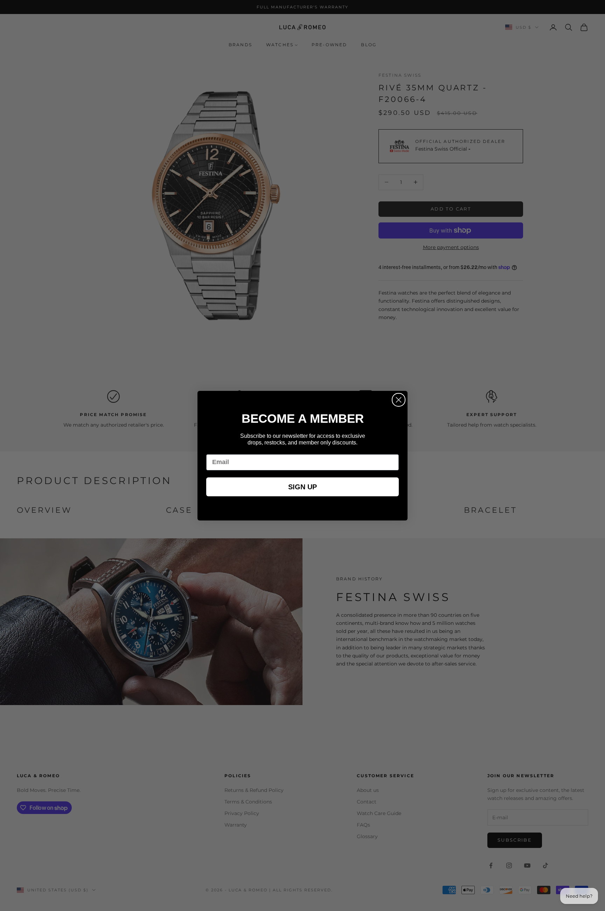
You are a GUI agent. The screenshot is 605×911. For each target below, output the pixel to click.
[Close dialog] (398, 400)
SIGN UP (302, 487)
